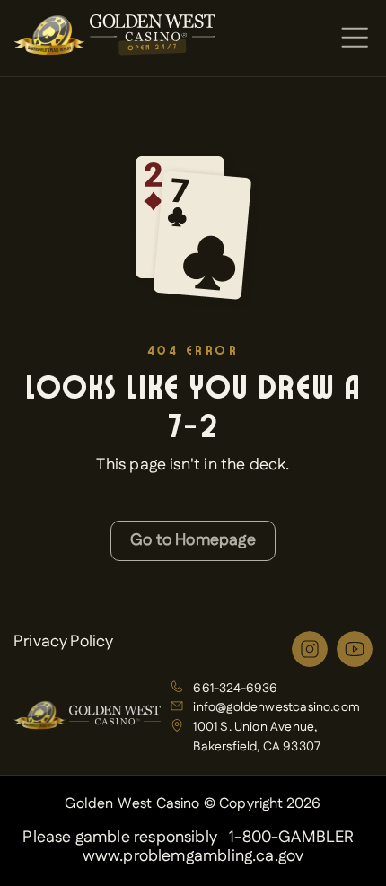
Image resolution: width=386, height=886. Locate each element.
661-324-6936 (235, 688)
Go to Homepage (193, 540)
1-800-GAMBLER (291, 838)
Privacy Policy (63, 642)
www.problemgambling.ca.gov (193, 857)
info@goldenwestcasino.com (276, 707)
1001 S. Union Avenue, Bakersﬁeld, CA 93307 (256, 737)
